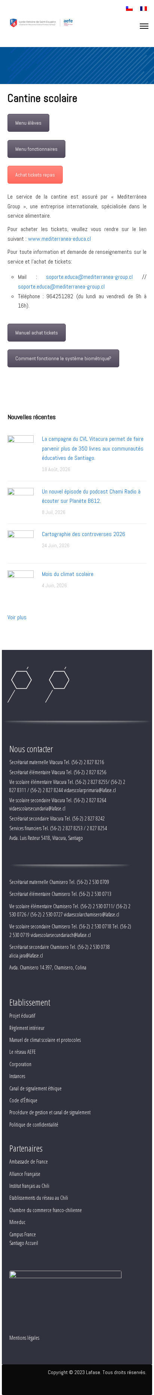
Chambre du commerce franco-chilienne (45, 1210)
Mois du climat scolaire (67, 574)
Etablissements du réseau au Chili (38, 1197)
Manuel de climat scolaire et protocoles (45, 1039)
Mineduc (17, 1222)
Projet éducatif (22, 1015)
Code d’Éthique (23, 1100)
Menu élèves (28, 122)
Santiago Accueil (23, 1242)
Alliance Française (24, 1173)
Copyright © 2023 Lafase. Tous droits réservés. (97, 1372)
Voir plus (17, 617)
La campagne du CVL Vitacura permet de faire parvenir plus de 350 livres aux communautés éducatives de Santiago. (93, 448)
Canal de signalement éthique (35, 1088)
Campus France (22, 1234)
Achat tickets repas (35, 174)
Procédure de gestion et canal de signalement (49, 1112)
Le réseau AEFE (22, 1051)
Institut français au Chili (29, 1185)
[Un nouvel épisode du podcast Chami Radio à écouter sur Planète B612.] (20, 500)
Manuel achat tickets (36, 332)
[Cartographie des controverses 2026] (20, 543)
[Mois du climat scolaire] (20, 583)
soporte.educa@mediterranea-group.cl (89, 277)
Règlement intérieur (26, 1027)
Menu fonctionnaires (36, 149)
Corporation (20, 1064)
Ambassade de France (28, 1161)
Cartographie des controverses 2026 (83, 534)
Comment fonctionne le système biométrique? (63, 358)
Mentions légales (24, 1337)
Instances (17, 1076)
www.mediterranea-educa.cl (59, 239)
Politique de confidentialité (33, 1124)
